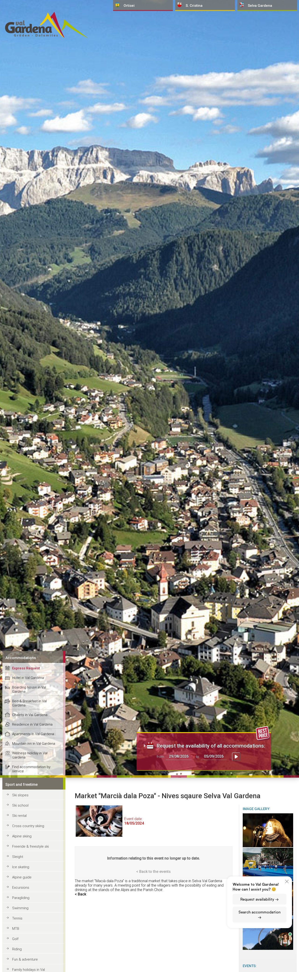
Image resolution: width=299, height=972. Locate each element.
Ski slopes (20, 795)
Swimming (20, 908)
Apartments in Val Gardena (33, 734)
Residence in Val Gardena (32, 724)
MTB (15, 929)
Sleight (17, 857)
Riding (17, 949)
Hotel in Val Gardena (28, 678)
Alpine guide (22, 877)
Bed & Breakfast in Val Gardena (29, 703)
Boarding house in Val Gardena (29, 689)
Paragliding (20, 898)
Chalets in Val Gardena (29, 715)
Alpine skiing (22, 836)
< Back (80, 894)
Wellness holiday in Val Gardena (29, 755)
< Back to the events (153, 871)
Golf (15, 939)
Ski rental (19, 816)
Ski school (20, 805)
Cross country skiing (28, 826)
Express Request (26, 668)
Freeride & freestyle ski (30, 846)
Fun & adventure (25, 959)
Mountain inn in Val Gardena (33, 743)
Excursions (20, 887)
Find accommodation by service (31, 769)
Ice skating (20, 867)
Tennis (17, 918)
